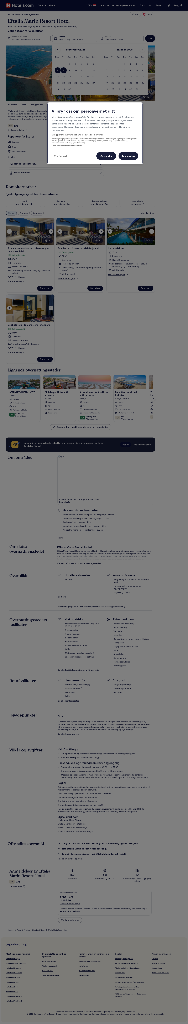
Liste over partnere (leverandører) (67, 146)
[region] (95, 133)
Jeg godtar (128, 155)
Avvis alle (106, 155)
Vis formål (60, 155)
